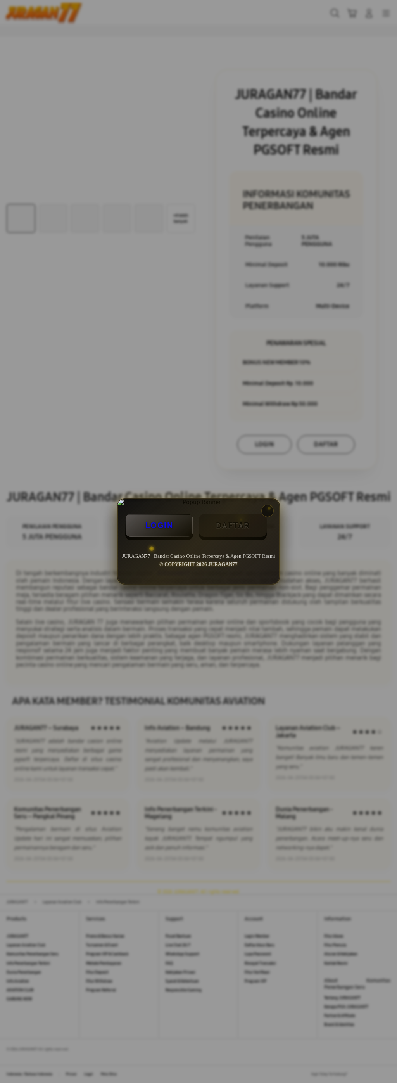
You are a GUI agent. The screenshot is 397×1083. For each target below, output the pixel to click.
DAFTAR (233, 525)
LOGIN (159, 525)
